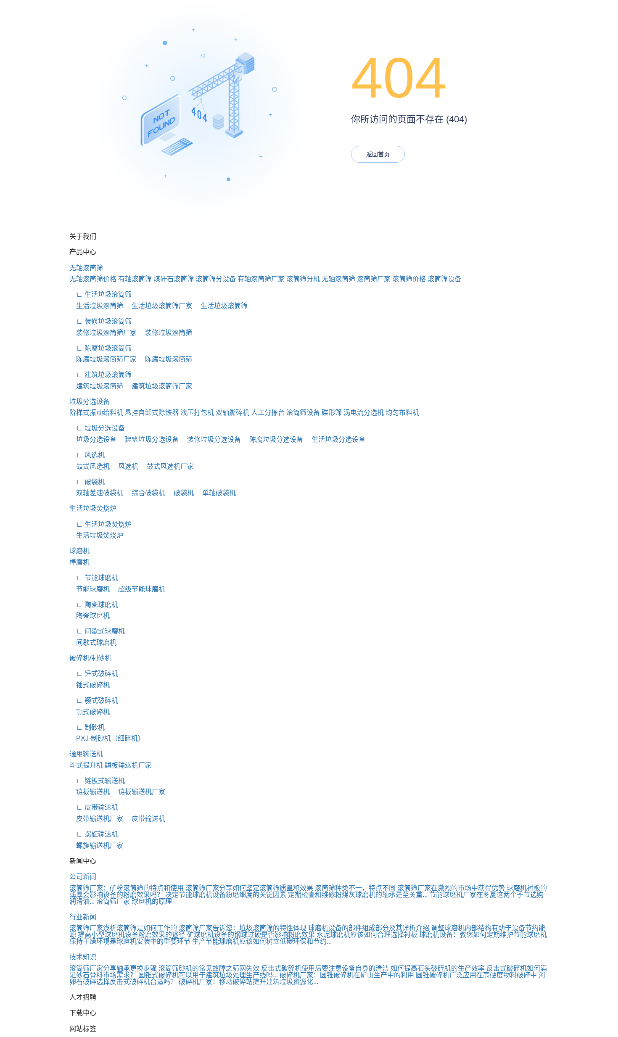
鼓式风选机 (89, 466)
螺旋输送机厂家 (96, 845)
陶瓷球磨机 (89, 615)
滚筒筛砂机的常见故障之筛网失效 (208, 968)
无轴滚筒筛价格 (92, 278)
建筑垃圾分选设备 (148, 439)
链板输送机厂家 (138, 791)
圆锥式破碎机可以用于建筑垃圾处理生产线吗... (208, 975)
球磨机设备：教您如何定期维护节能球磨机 (483, 934)
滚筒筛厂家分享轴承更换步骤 (113, 968)
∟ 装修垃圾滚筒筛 (100, 321)
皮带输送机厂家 (96, 818)
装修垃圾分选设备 (210, 439)
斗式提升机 (86, 765)
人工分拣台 (268, 412)
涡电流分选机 (363, 412)
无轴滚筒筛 (86, 268)
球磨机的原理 (152, 901)
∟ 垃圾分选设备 (97, 428)
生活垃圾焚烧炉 (92, 508)
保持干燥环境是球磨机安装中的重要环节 (129, 941)
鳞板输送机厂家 (128, 765)
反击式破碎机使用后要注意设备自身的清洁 (325, 968)
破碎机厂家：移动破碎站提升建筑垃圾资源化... (248, 981)
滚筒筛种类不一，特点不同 (355, 888)
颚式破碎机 (89, 711)
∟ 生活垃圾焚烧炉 (100, 524)
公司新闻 (82, 876)
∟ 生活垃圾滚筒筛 (100, 294)
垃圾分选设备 (89, 401)
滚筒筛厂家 (374, 278)
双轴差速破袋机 (96, 492)
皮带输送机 (145, 818)
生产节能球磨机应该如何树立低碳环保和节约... (262, 941)
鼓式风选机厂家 (167, 466)
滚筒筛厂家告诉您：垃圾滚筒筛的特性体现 (242, 927)
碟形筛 (332, 412)
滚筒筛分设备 (215, 278)
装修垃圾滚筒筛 (165, 332)
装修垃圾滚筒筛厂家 (103, 332)
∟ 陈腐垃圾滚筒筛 (100, 348)
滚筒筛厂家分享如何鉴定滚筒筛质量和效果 (249, 888)
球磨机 (79, 550)
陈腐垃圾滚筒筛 (165, 359)
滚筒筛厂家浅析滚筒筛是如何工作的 (123, 927)
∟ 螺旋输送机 (93, 834)
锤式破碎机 (89, 685)
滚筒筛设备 (444, 278)
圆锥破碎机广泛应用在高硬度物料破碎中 (476, 975)
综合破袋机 (145, 492)
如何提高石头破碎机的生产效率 (438, 968)
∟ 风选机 (87, 455)
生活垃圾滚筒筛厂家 (158, 305)
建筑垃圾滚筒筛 (96, 386)
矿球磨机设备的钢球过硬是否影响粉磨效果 (251, 934)
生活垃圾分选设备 (335, 439)
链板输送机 (89, 791)
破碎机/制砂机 (90, 658)
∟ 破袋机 (87, 482)
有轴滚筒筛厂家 (261, 278)
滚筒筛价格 (409, 278)
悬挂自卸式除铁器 (152, 412)
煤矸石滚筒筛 (173, 278)
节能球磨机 (89, 589)
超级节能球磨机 (138, 589)
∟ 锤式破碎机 (93, 673)
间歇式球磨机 (92, 642)
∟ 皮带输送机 (93, 807)
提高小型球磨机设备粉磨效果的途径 (131, 934)
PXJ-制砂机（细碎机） (107, 738)
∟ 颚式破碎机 (93, 700)
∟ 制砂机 (87, 727)
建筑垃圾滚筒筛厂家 (158, 386)
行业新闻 (82, 917)
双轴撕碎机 (232, 412)
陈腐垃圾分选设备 (273, 439)
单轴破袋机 (215, 492)
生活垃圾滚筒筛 (96, 305)
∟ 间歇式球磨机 (97, 631)
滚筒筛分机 (303, 278)
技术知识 (82, 956)
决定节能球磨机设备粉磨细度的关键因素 (225, 894)
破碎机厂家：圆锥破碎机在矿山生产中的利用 (347, 975)
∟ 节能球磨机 (93, 577)
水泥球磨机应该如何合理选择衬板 (367, 934)
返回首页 (378, 154)
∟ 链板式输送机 (97, 780)
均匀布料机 (402, 412)
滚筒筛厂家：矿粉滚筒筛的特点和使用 (126, 888)
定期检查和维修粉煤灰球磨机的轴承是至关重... (358, 894)
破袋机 (180, 492)
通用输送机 (86, 753)
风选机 (124, 466)
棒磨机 (79, 562)
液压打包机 (197, 412)
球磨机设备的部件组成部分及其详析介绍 (368, 927)
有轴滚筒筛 (135, 278)
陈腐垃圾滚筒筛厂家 (103, 359)
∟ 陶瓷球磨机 (93, 604)
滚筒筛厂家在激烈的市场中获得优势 (451, 888)
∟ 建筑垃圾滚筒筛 (100, 374)
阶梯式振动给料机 (96, 412)
